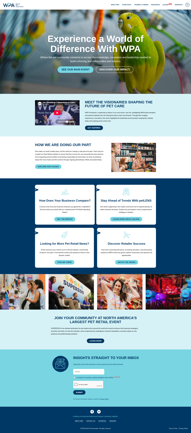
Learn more (96, 341)
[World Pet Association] (13, 4)
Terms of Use (173, 428)
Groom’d (112, 421)
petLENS (165, 4)
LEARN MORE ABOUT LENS (126, 219)
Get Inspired (94, 128)
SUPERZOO (178, 4)
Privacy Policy (104, 399)
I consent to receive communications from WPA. (98, 378)
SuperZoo (102, 421)
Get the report (65, 219)
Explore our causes (48, 167)
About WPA (115, 4)
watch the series (126, 262)
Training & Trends (141, 4)
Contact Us (90, 421)
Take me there (64, 262)
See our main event (75, 69)
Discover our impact (114, 69)
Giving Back (126, 4)
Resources (155, 4)
